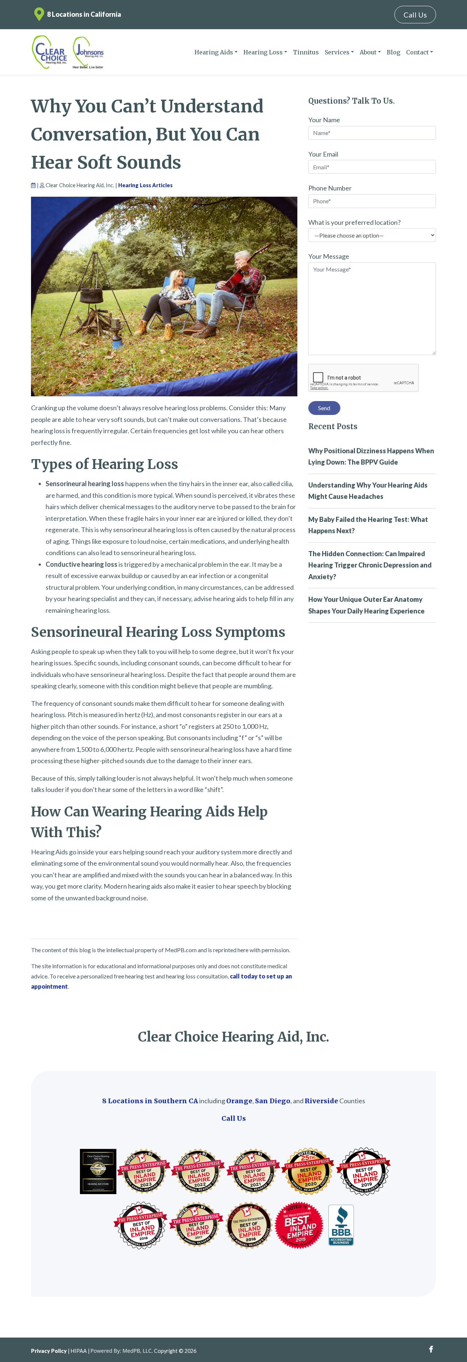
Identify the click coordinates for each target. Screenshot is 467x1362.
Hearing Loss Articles (145, 185)
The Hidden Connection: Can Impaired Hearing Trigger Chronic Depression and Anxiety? (370, 565)
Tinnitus (306, 52)
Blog (393, 52)
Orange (239, 1101)
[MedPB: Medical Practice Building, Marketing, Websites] (122, 1351)
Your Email (323, 154)
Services (337, 52)
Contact (417, 52)
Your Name (324, 120)
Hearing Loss (263, 52)
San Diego (272, 1101)
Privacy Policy (49, 1351)
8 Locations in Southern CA (150, 1101)
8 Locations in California (84, 14)
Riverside (321, 1101)
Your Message (328, 256)
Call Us (415, 14)
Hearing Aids (213, 52)
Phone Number (330, 188)
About (368, 52)
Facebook (431, 1349)
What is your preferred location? (354, 222)
